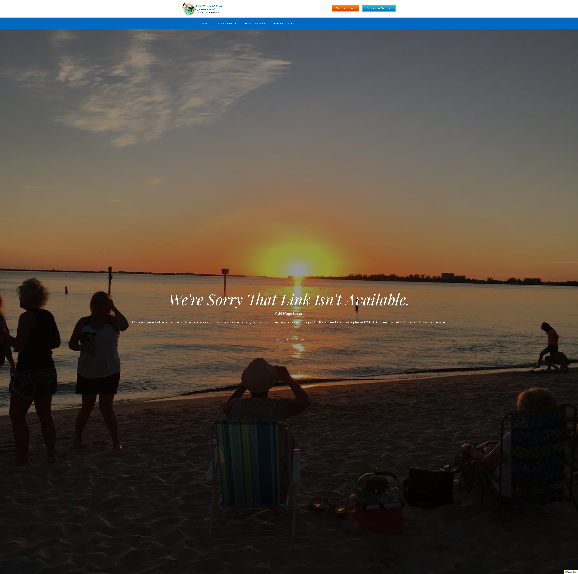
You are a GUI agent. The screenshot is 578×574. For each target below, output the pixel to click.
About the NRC (225, 23)
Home (205, 23)
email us (370, 322)
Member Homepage (284, 23)
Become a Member (255, 23)
